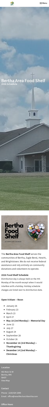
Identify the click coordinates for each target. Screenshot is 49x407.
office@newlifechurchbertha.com (23, 396)
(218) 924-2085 (14, 392)
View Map (5, 380)
